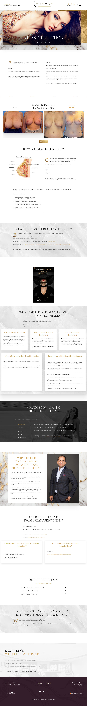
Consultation (71, 5)
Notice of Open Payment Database (49, 699)
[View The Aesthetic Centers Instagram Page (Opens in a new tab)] (68, 4)
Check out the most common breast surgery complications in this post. (59, 554)
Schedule (75, 96)
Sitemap (33, 699)
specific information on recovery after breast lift (36, 537)
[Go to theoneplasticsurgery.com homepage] (43, 5)
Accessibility (42, 699)
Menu (82, 5)
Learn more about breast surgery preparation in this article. (53, 436)
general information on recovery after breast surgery (38, 534)
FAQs (54, 96)
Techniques (32, 96)
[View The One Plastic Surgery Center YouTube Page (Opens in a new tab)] (47, 692)
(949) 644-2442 (7, 4)
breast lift (60, 363)
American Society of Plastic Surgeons (31, 244)
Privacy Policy (36, 671)
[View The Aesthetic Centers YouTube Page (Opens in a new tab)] (74, 4)
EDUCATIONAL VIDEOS (15, 5)
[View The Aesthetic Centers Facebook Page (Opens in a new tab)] (71, 4)
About (10, 96)
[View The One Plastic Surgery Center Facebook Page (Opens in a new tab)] (43, 692)
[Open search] (77, 5)
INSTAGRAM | (7, 5)
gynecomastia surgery (51, 241)
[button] (80, 5)
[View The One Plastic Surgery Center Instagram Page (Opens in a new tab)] (40, 692)
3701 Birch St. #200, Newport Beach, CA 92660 (13, 663)
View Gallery (43, 141)
